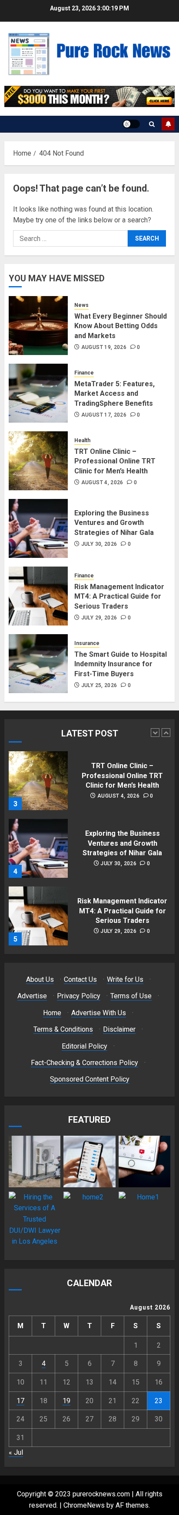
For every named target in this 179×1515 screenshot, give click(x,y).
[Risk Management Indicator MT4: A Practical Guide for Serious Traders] (38, 596)
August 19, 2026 (103, 347)
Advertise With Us (98, 1013)
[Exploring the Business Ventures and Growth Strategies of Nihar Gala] (38, 528)
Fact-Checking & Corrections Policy (84, 1063)
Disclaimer (119, 1029)
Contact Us (80, 979)
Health (82, 440)
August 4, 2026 (102, 482)
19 (66, 1401)
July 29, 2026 (99, 618)
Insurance (86, 643)
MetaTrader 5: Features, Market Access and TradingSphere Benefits (114, 393)
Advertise (32, 996)
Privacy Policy (78, 996)
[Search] (151, 124)
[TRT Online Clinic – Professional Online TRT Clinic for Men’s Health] (38, 460)
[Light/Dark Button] (131, 124)
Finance (84, 373)
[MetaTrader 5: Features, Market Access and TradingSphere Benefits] (38, 393)
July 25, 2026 (99, 685)
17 (20, 1401)
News (81, 305)
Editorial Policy (84, 1046)
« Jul (16, 1452)
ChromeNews (84, 1505)
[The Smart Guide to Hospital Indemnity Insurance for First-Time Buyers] (38, 663)
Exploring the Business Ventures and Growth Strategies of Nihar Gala (114, 523)
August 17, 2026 (103, 415)
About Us (40, 979)
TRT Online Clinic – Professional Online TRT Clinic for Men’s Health (115, 461)
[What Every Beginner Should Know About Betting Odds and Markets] (38, 325)
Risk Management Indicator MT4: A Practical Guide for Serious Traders (119, 596)
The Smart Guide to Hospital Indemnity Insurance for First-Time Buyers (120, 664)
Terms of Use (131, 996)
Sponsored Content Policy (89, 1079)
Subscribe (168, 123)
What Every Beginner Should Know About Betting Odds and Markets (120, 326)
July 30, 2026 (99, 544)
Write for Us (125, 979)
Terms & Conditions (63, 1029)
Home (52, 1013)
